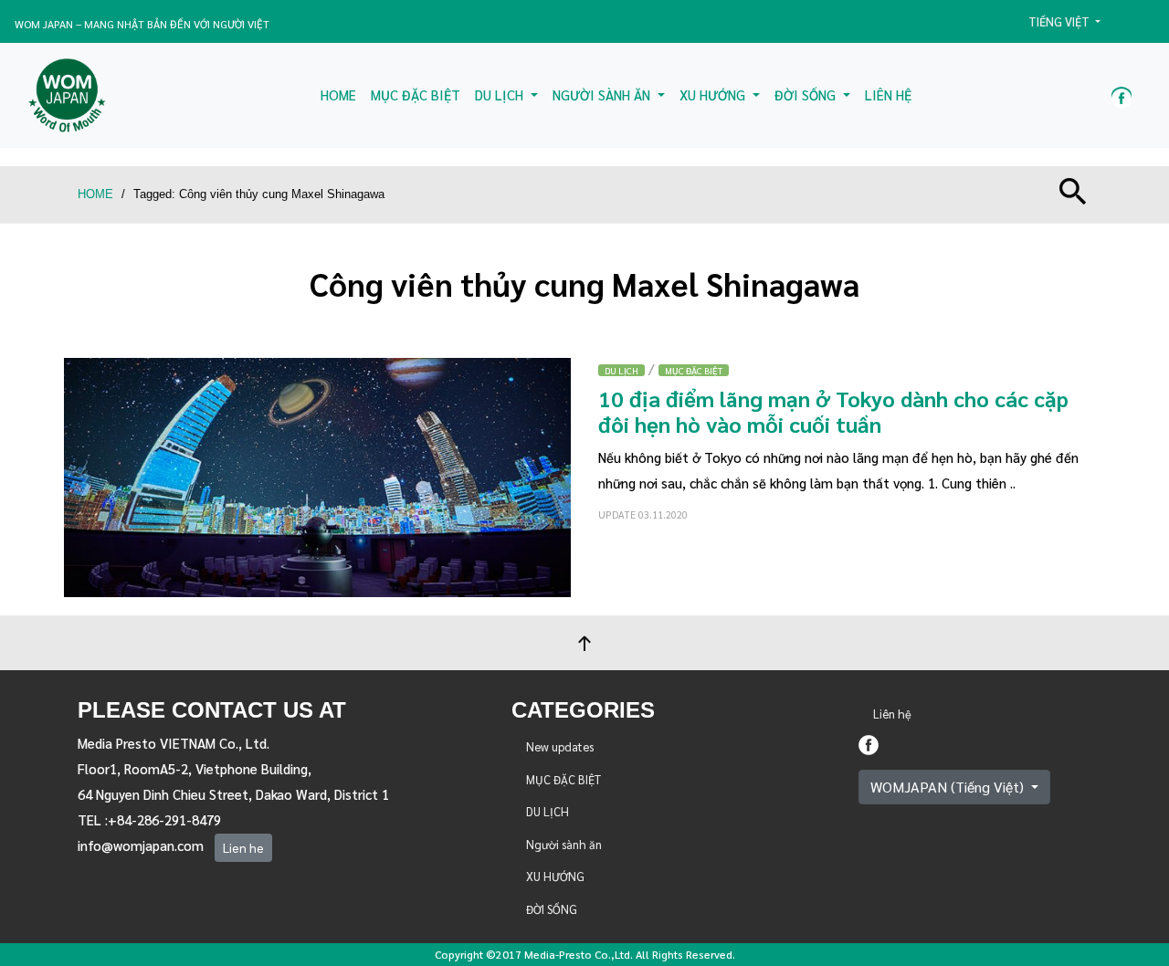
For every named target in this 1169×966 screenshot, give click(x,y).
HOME (95, 194)
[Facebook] (868, 741)
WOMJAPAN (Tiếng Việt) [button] (948, 786)
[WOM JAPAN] (67, 95)
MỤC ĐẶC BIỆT (693, 370)
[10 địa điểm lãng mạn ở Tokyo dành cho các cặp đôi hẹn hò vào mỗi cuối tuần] (317, 474)
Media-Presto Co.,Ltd (577, 954)
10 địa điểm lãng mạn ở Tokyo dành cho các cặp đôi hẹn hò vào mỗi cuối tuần (833, 411)
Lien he (243, 847)
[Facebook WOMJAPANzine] (1121, 95)
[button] (1072, 22)
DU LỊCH (621, 370)
